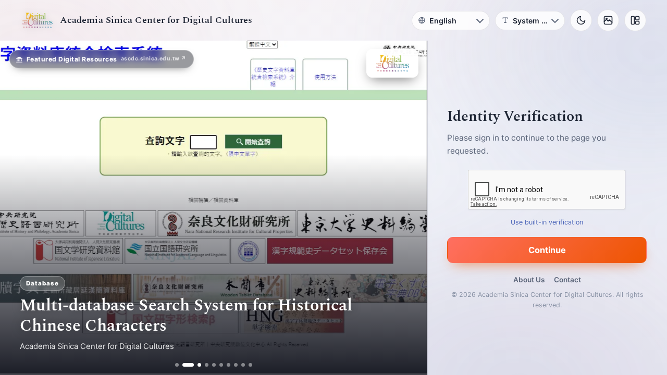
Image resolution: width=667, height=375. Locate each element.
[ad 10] (250, 365)
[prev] (18, 207)
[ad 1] (177, 365)
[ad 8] (236, 365)
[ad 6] (221, 365)
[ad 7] (228, 365)
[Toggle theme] (581, 20)
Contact (567, 280)
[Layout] (635, 20)
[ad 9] (243, 365)
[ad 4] (206, 365)
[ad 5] (214, 365)
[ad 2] (184, 365)
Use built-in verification (547, 222)
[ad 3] (195, 365)
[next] (408, 207)
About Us (529, 280)
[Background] (608, 20)
